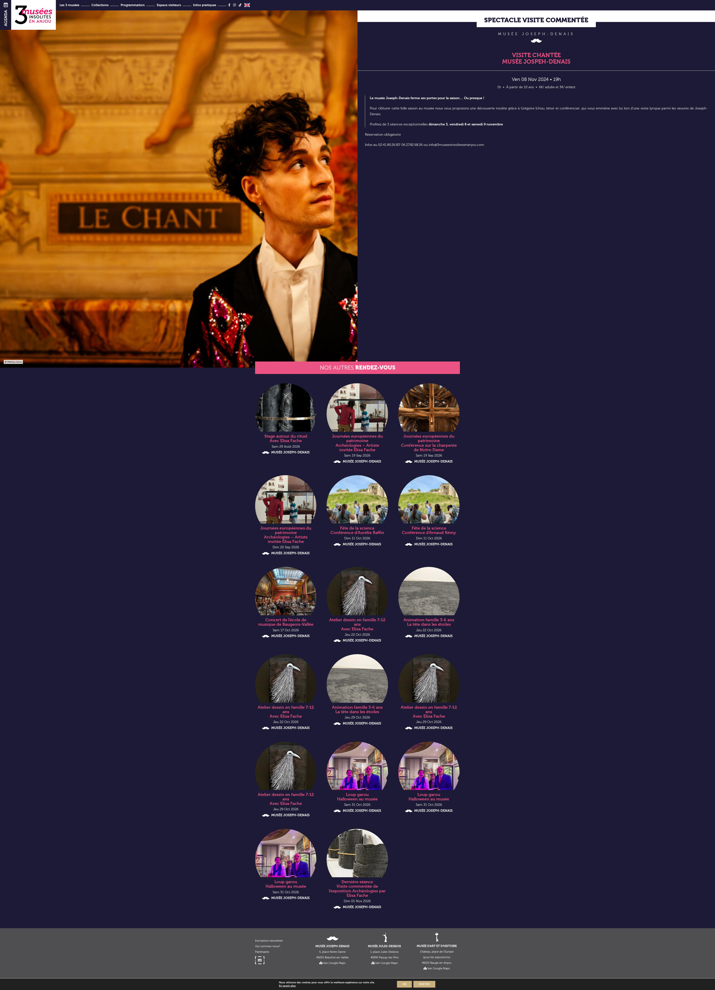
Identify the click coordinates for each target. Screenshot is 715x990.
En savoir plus (287, 986)
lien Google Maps (334, 963)
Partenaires (262, 952)
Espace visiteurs (169, 5)
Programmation (133, 5)
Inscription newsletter (269, 940)
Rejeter (424, 984)
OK (404, 984)
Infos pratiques (204, 5)
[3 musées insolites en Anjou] (33, 15)
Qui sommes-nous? (267, 946)
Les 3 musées (69, 5)
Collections (100, 5)
